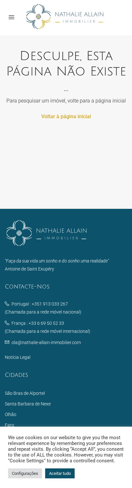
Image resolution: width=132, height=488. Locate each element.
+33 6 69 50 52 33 (46, 323)
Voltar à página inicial (66, 116)
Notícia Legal (17, 357)
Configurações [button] (25, 473)
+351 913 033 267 (50, 303)
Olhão (10, 414)
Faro (9, 425)
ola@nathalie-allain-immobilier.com (46, 342)
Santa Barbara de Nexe (28, 403)
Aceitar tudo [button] (60, 473)
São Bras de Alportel (25, 393)
